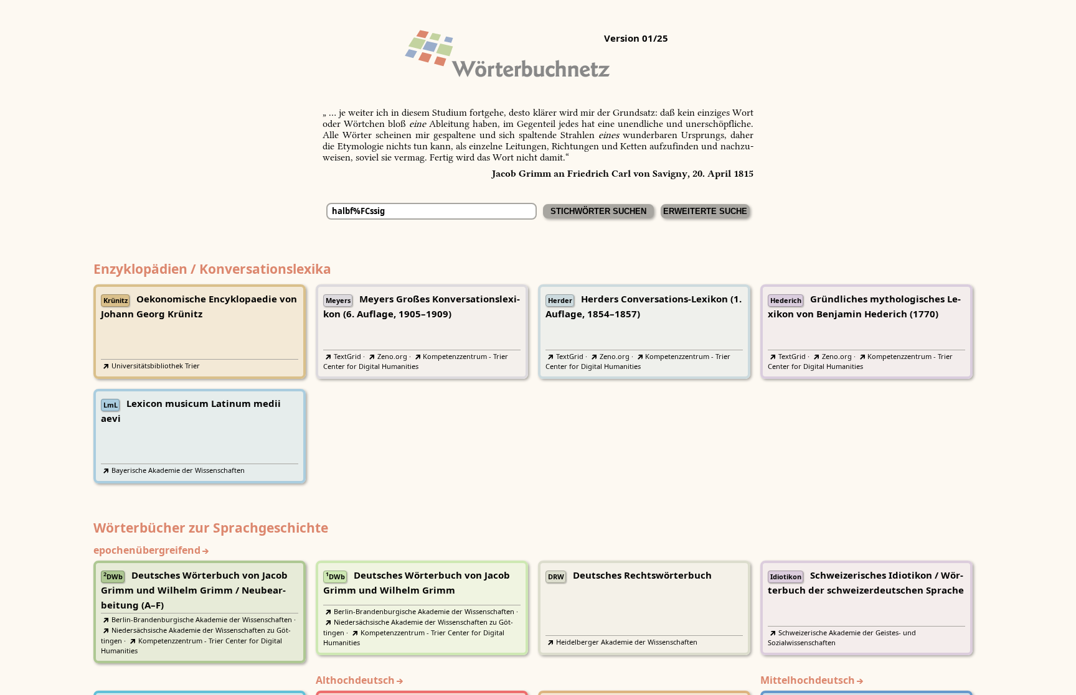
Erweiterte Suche (705, 211)
